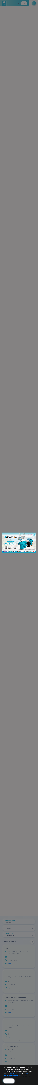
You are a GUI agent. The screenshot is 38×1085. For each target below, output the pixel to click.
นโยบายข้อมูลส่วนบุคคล (14, 1074)
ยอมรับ (9, 1081)
